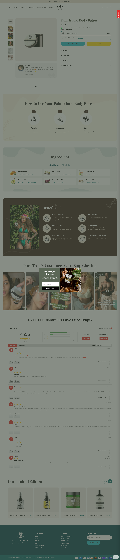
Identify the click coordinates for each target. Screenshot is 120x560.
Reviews (118, 13)
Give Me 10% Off (50, 288)
